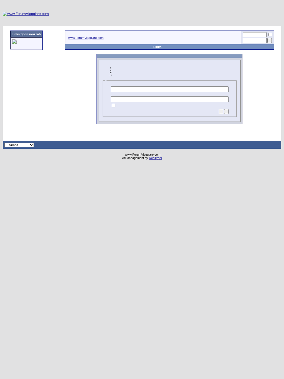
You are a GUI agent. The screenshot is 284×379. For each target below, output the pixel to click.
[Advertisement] (180, 13)
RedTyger (155, 158)
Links (157, 47)
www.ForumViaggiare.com (85, 37)
